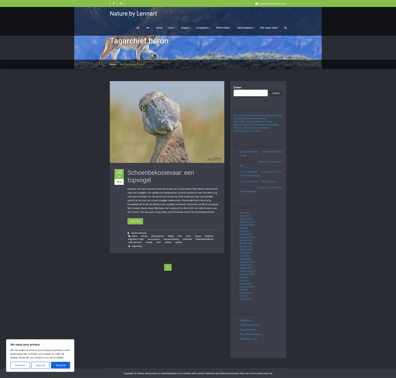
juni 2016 (244, 295)
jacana (198, 236)
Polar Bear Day (268, 181)
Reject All (40, 365)
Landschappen (245, 27)
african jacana (157, 236)
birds (180, 236)
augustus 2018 (247, 286)
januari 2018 (246, 292)
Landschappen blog (249, 324)
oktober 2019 (246, 268)
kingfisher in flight (136, 239)
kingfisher (209, 236)
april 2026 (245, 212)
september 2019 (248, 271)
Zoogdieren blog (248, 329)
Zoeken (237, 87)
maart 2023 (245, 252)
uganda (178, 242)
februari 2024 (246, 243)
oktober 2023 (246, 249)
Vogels (185, 27)
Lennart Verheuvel (138, 233)
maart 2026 (245, 215)
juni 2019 (244, 280)
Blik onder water (269, 27)
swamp (168, 242)
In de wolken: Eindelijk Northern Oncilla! (253, 121)
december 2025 (247, 221)
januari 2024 (246, 246)
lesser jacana (153, 239)
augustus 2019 (247, 274)
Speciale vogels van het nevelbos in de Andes (256, 124)
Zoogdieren (202, 27)
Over (170, 27)
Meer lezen (135, 221)
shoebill (149, 242)
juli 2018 (244, 289)
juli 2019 (244, 277)
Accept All (60, 365)
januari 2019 (246, 283)
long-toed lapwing (171, 239)
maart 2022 (245, 258)
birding (171, 236)
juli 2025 (244, 227)
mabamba (187, 239)
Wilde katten (222, 27)
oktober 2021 (246, 264)
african (144, 236)
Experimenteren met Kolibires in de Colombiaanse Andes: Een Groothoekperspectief (258, 117)
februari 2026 (246, 218)
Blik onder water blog (250, 334)
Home (159, 27)
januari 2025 (246, 234)
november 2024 (247, 237)
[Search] (286, 28)
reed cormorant (135, 242)
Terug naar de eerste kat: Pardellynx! (252, 127)
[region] (40, 355)
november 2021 (247, 261)
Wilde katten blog (248, 338)
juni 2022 (244, 255)
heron (188, 236)
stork (158, 242)
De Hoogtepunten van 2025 (247, 130)
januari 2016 (246, 298)
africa (134, 236)
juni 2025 (244, 231)
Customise (20, 365)
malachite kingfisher (204, 239)
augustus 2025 (247, 224)
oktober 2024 (246, 240)
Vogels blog (137, 246)
